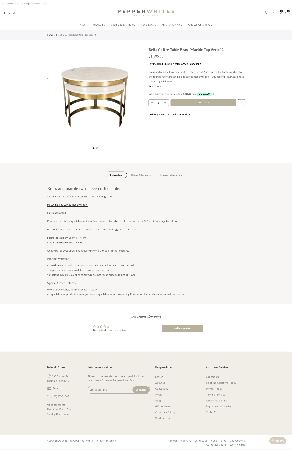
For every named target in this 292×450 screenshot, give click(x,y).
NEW (82, 24)
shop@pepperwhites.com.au (35, 3)
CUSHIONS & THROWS (123, 24)
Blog (158, 400)
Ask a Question (181, 114)
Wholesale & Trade (216, 400)
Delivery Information (171, 174)
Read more (155, 86)
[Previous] (53, 98)
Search (159, 376)
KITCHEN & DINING (172, 24)
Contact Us (161, 388)
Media (158, 394)
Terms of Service (215, 394)
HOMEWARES (98, 24)
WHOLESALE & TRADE (200, 24)
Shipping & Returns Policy (221, 382)
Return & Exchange (141, 174)
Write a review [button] (182, 328)
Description (116, 174)
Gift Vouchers (162, 406)
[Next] (137, 98)
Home (50, 34)
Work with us (162, 418)
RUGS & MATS (148, 24)
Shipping (169, 63)
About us (160, 382)
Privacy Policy (214, 388)
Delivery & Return (159, 114)
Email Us (58, 388)
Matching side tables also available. (67, 204)
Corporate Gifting (165, 412)
